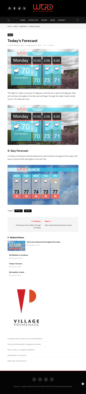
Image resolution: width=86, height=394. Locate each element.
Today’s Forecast (15, 264)
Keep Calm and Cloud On (17, 361)
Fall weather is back (16, 272)
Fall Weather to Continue (18, 255)
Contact (62, 20)
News (52, 20)
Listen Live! (33, 20)
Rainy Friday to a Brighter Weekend (21, 350)
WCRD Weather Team (16, 45)
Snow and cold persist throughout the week (43, 242)
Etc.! (10, 35)
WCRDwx (18, 211)
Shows (44, 20)
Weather (27, 211)
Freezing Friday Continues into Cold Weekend (25, 339)
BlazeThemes (67, 386)
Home (22, 20)
